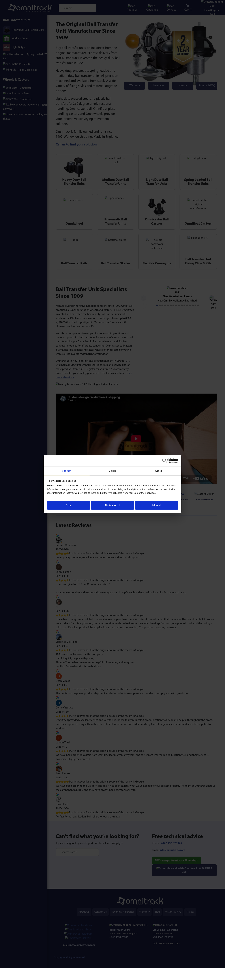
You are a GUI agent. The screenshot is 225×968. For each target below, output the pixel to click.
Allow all (156, 505)
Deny (68, 505)
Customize (110, 505)
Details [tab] (112, 470)
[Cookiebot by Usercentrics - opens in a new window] (164, 460)
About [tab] (158, 470)
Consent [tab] (66, 470)
